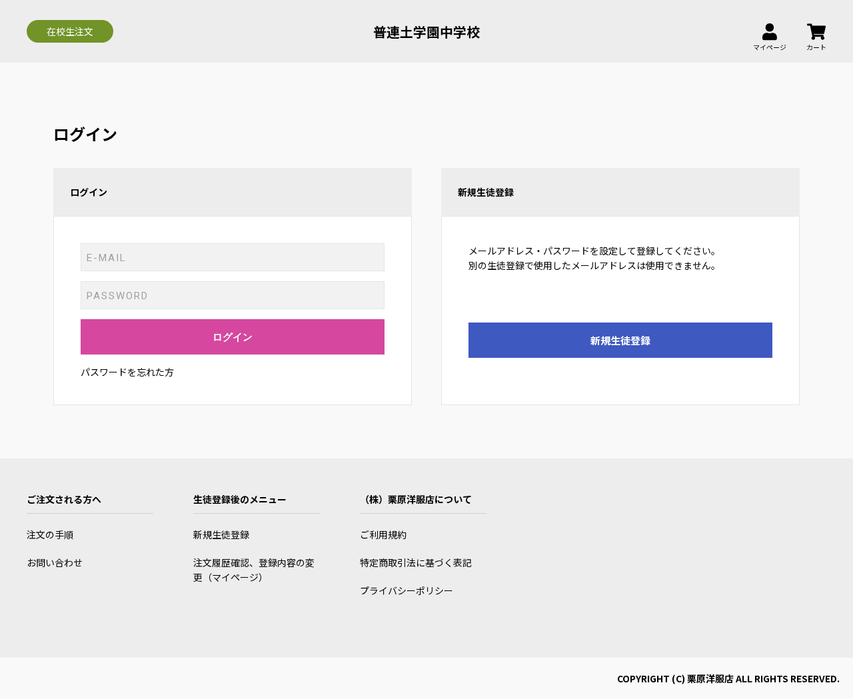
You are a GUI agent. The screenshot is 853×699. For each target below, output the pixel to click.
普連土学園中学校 (426, 31)
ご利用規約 (383, 534)
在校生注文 (70, 31)
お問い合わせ (55, 562)
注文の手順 (50, 534)
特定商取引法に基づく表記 (416, 562)
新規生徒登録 (620, 340)
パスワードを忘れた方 (127, 371)
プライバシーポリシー (406, 590)
